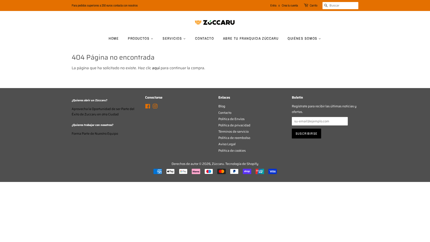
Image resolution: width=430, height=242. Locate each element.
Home (114, 38)
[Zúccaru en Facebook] (147, 107)
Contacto (204, 38)
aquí (156, 68)
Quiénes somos (303, 38)
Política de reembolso (234, 137)
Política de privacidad (234, 125)
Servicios (173, 38)
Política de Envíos (231, 119)
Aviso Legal (227, 144)
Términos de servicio (233, 131)
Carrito (313, 5)
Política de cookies (232, 150)
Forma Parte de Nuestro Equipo (95, 133)
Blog (221, 106)
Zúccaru (218, 163)
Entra (273, 5)
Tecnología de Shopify (241, 163)
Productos (139, 38)
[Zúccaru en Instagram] (155, 107)
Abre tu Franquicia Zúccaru (251, 38)
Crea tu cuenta (290, 5)
